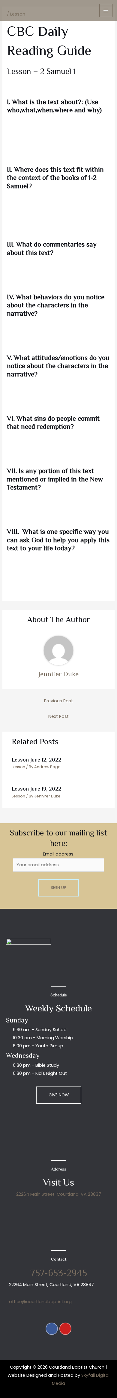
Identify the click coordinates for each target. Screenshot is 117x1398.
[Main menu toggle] (105, 10)
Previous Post (58, 701)
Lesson (18, 766)
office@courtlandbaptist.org (40, 1302)
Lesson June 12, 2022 (36, 760)
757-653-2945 (58, 1272)
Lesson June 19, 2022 (36, 789)
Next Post (58, 716)
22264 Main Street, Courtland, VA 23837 (58, 1194)
